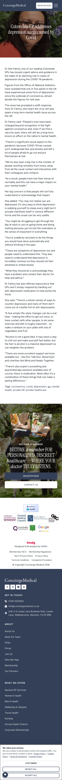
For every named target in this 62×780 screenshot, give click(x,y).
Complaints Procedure (41, 560)
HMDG (44, 546)
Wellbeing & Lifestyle (15, 707)
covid (29, 386)
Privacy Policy (41, 556)
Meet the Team (13, 637)
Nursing (9, 718)
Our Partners (11, 671)
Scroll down (31, 44)
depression (40, 386)
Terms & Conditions (20, 560)
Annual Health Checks (16, 724)
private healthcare (36, 390)
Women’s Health (13, 695)
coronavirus (18, 386)
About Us (9, 631)
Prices (8, 648)
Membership (11, 665)
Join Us (8, 654)
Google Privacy (35, 756)
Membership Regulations (40, 552)
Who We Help (12, 659)
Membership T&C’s (18, 552)
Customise (31, 763)
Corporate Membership (17, 730)
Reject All (31, 769)
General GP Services (15, 690)
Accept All (31, 775)
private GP (19, 390)
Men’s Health (11, 701)
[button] (56, 6)
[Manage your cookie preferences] (5, 774)
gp (49, 386)
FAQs (7, 642)
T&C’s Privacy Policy (23, 556)
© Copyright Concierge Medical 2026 (31, 564)
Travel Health (11, 712)
